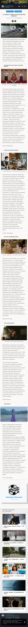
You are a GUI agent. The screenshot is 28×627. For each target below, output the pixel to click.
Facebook (9, 617)
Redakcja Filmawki (14, 497)
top (3, 511)
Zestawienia (18, 11)
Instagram (17, 617)
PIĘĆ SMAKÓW (10, 11)
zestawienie (8, 511)
